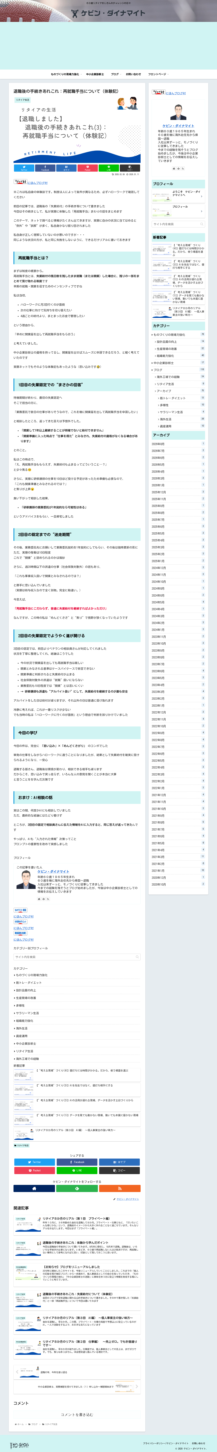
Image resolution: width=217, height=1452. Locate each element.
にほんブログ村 (37, 182)
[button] (137, 957)
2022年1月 (178, 787)
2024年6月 (178, 595)
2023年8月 (178, 657)
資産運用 (21, 1036)
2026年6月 (178, 457)
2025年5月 (178, 533)
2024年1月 (178, 629)
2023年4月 (178, 684)
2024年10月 (178, 581)
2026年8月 (178, 443)
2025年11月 (178, 498)
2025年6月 (178, 526)
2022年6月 (178, 753)
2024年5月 (178, 602)
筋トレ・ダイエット (29, 982)
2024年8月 (178, 588)
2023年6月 (178, 671)
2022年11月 (178, 719)
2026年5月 (178, 464)
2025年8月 (178, 512)
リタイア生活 (24, 1051)
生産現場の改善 (26, 997)
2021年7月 (178, 829)
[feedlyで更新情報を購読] (43, 899)
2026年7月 (178, 450)
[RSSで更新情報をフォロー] (48, 899)
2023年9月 (178, 650)
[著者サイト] (39, 899)
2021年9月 (178, 815)
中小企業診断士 (26, 1043)
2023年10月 (178, 643)
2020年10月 (178, 884)
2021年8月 (178, 822)
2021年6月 (178, 836)
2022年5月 (178, 760)
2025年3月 (178, 547)
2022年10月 (178, 726)
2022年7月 (178, 746)
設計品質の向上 (26, 990)
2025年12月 (178, 492)
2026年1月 (178, 485)
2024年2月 (178, 622)
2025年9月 (178, 505)
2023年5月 (178, 677)
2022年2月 (178, 781)
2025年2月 (178, 553)
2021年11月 (178, 801)
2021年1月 (178, 870)
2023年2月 (178, 698)
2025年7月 (178, 519)
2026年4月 (178, 471)
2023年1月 (178, 705)
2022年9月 (178, 732)
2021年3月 (178, 856)
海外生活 (21, 1028)
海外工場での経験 (27, 1058)
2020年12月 (178, 877)
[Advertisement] (108, 45)
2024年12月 (178, 567)
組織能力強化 (24, 1020)
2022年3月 (178, 774)
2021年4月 (178, 849)
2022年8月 (178, 739)
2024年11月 (178, 574)
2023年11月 (178, 636)
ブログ (179, 369)
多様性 (20, 1005)
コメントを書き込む (77, 1415)
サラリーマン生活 (27, 1013)
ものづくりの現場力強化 (31, 975)
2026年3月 (178, 478)
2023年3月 (178, 691)
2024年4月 (178, 609)
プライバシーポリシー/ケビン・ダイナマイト (166, 1443)
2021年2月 (178, 863)
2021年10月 (178, 808)
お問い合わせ (198, 1443)
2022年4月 (178, 767)
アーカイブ (180, 390)
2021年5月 (178, 843)
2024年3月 (178, 616)
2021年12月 (178, 794)
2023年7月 (178, 664)
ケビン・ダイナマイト (53, 871)
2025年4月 (178, 540)
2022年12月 (178, 712)
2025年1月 (178, 560)
